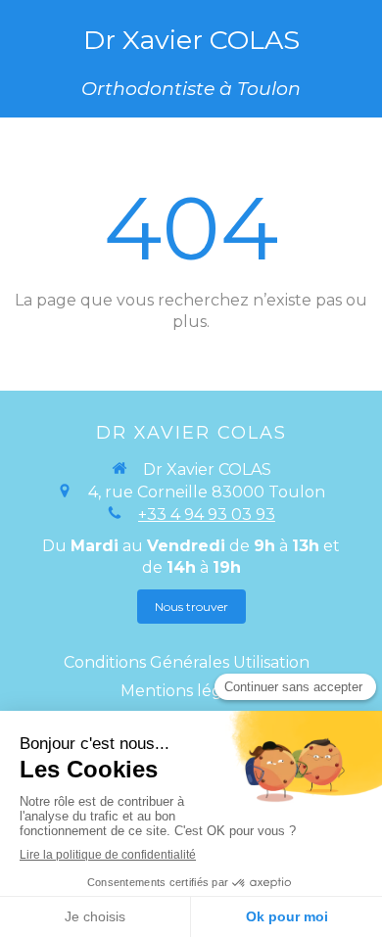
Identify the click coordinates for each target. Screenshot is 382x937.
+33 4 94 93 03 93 (206, 514)
